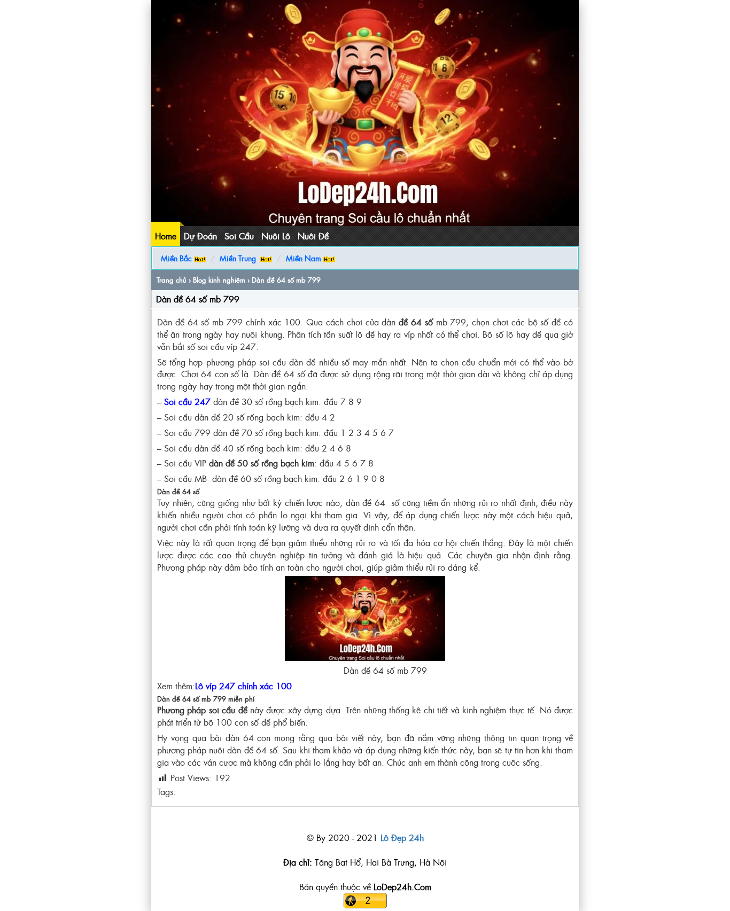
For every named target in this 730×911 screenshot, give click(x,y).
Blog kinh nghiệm (219, 280)
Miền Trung (238, 257)
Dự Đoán (200, 235)
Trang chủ (172, 280)
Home (165, 235)
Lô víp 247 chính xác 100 (243, 685)
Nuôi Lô (275, 235)
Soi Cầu (239, 235)
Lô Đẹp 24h (402, 837)
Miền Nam (303, 257)
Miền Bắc (176, 257)
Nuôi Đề (313, 235)
